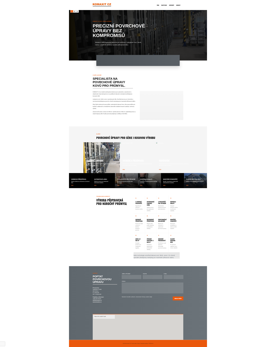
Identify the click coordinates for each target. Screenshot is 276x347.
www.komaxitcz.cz (97, 301)
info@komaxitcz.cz (97, 300)
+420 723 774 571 (97, 298)
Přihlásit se (151, 343)
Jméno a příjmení (126, 273)
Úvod (158, 5)
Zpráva (123, 281)
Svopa (138, 343)
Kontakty (178, 5)
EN (74, 11)
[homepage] (102, 5)
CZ (71, 11)
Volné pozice (164, 5)
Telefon (145, 273)
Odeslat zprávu (178, 298)
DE (77, 11)
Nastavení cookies (144, 343)
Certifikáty (171, 5)
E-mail (165, 273)
